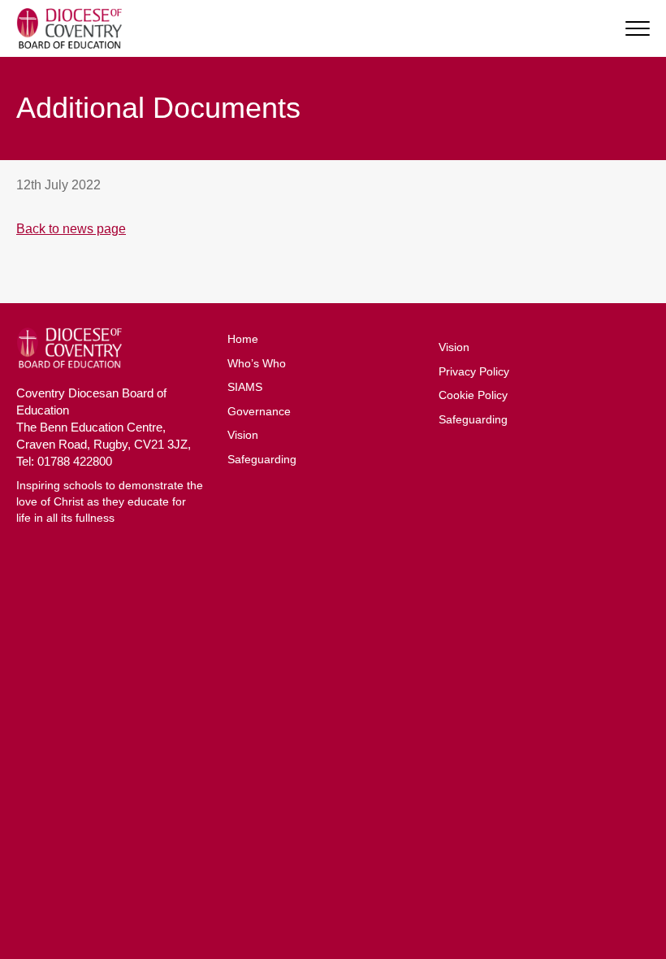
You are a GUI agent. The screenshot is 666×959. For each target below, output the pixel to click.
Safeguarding (261, 459)
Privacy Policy (474, 371)
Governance (259, 411)
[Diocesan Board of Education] (69, 28)
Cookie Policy (473, 394)
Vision (242, 434)
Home (242, 338)
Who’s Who (256, 363)
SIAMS (244, 386)
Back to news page (71, 229)
